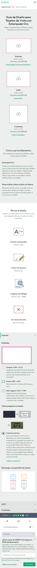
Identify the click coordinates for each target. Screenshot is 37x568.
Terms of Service (11, 560)
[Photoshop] (13, 477)
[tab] (18, 335)
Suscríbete (29, 564)
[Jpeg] (24, 485)
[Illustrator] (24, 477)
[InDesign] (13, 485)
